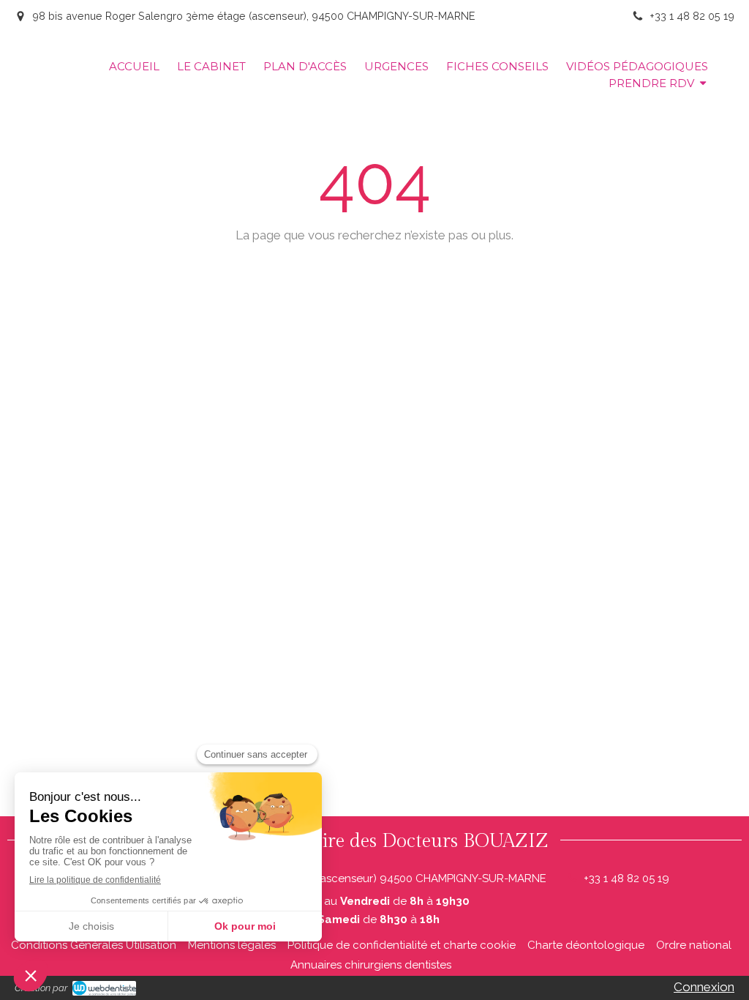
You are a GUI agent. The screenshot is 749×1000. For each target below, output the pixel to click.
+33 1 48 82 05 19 (626, 878)
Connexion (704, 987)
